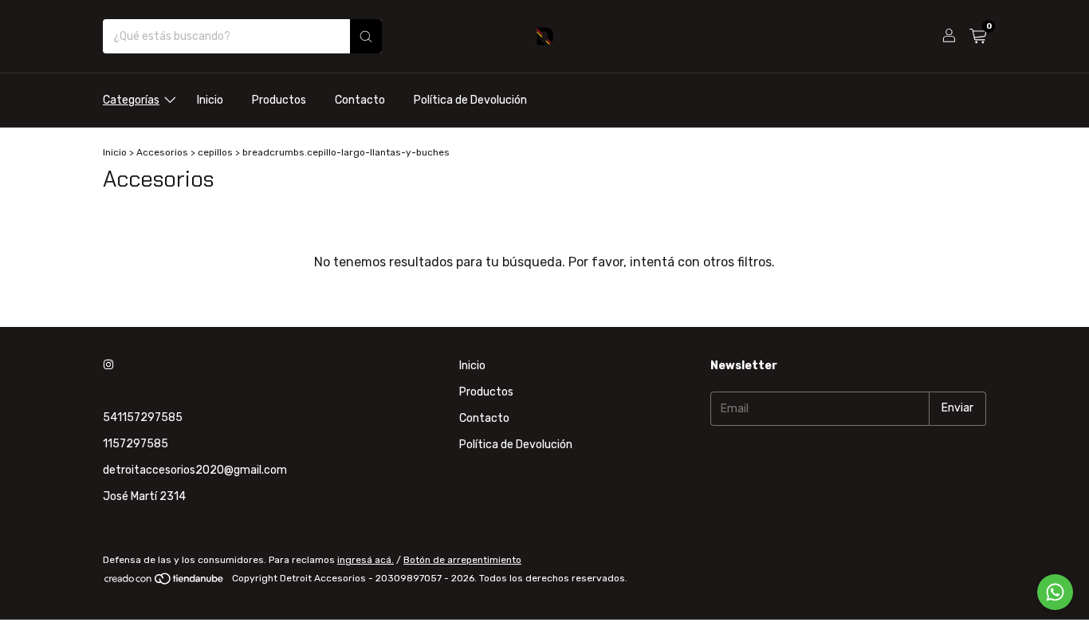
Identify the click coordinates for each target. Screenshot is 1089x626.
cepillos (215, 152)
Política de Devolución (470, 100)
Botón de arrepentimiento (462, 559)
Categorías (131, 100)
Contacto (360, 100)
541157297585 (143, 417)
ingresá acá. (365, 559)
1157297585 (135, 444)
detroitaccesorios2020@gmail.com (195, 470)
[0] (977, 36)
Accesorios (162, 152)
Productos (279, 100)
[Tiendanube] (164, 582)
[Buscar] (366, 36)
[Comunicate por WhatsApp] (1055, 592)
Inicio (210, 100)
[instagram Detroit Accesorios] (108, 365)
